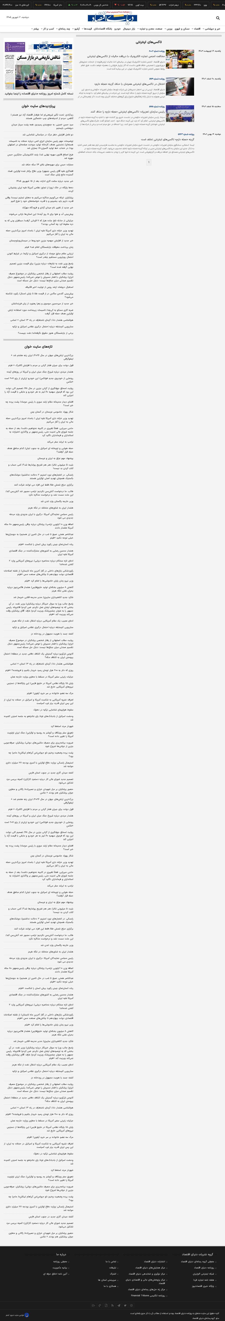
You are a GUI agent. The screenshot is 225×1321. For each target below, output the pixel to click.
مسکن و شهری (182, 29)
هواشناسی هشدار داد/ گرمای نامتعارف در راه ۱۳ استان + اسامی (41, 320)
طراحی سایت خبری (17, 1315)
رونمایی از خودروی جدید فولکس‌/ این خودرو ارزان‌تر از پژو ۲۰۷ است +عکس (38, 380)
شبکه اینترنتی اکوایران (203, 1274)
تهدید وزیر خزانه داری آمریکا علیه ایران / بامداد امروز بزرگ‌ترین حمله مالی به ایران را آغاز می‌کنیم (39, 232)
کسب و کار (48, 29)
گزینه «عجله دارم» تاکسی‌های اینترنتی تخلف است (167, 140)
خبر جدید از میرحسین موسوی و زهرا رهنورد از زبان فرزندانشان (42, 303)
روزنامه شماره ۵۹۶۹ (157, 79)
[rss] (112, 1305)
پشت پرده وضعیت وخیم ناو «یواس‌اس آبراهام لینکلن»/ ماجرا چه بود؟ (40, 754)
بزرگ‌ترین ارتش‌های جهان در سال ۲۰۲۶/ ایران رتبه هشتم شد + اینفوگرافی (42, 357)
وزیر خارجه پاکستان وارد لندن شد (57, 501)
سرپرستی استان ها (107, 1280)
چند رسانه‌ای (63, 29)
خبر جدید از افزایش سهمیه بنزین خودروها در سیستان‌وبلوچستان (41, 240)
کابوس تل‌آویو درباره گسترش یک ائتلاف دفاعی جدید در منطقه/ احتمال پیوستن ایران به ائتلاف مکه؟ (38, 655)
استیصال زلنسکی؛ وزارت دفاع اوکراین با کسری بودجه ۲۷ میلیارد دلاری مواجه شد (39, 764)
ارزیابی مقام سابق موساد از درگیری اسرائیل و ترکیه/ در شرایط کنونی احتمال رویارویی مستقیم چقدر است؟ (40, 255)
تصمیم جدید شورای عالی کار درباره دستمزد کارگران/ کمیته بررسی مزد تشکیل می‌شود (39, 781)
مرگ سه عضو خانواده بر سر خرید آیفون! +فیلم (50, 693)
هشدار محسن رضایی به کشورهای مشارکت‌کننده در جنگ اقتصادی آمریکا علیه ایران (41, 552)
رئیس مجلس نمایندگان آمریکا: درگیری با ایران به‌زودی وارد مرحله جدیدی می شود (41, 516)
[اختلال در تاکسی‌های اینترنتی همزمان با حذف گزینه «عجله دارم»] (179, 86)
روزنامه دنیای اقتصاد (204, 1268)
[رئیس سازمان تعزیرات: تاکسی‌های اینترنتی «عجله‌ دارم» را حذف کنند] (179, 113)
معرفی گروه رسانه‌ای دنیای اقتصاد (197, 1261)
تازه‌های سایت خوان (38, 346)
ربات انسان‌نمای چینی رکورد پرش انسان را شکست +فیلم (45, 544)
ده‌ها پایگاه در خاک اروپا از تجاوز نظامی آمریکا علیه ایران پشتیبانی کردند (40, 189)
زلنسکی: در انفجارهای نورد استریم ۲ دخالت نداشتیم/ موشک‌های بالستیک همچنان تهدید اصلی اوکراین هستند (41, 476)
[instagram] (131, 1305)
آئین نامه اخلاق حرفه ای (55, 1274)
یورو (195, 5)
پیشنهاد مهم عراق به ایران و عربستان (55, 458)
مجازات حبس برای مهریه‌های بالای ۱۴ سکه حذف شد (47, 165)
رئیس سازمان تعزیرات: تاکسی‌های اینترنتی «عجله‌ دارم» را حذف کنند (128, 112)
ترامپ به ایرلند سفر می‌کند (60, 442)
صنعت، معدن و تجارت (150, 29)
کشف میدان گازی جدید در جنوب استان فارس (51, 773)
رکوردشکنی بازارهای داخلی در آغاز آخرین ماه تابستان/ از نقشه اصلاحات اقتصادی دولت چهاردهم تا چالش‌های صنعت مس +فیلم (38, 572)
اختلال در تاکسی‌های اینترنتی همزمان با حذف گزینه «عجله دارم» (130, 84)
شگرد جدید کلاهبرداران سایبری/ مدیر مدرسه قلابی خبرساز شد (43, 597)
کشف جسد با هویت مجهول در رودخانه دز (52, 634)
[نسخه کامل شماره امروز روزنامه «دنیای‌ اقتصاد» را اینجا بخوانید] (38, 64)
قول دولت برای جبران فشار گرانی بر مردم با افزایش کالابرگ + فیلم (40, 365)
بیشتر (36, 29)
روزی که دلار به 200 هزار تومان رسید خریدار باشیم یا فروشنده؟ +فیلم (39, 1114)
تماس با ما (111, 1261)
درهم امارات (164, 5)
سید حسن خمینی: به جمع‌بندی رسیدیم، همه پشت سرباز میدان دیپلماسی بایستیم (42, 126)
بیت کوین (130, 5)
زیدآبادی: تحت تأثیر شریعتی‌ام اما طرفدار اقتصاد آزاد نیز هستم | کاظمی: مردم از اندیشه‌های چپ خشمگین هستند (42, 116)
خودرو (117, 29)
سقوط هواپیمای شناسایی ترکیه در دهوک (53, 710)
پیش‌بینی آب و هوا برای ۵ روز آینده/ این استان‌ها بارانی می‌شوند (41, 214)
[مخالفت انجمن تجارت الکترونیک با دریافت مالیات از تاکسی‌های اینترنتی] (179, 59)
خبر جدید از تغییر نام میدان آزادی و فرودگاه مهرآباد (47, 207)
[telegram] (118, 1305)
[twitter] (125, 1305)
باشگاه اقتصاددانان (103, 29)
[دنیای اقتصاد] (112, 18)
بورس (169, 29)
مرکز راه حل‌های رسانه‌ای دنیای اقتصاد (146, 1289)
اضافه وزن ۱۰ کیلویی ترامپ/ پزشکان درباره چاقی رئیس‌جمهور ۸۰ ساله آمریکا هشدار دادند (38, 526)
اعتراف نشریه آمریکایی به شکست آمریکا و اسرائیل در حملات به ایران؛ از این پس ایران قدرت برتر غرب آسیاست (38, 701)
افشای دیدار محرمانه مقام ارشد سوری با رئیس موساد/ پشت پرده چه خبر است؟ (39, 403)
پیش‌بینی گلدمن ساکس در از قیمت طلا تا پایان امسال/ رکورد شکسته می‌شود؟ (39, 295)
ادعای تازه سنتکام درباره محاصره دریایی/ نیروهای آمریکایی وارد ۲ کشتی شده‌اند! (41, 562)
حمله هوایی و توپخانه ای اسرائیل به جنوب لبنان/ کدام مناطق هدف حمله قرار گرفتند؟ (40, 450)
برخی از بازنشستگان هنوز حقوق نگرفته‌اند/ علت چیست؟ (45, 333)
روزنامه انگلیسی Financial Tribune (148, 1295)
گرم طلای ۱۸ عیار (12, 5)
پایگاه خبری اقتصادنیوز (203, 1286)
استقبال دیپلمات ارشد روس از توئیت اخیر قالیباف (49, 287)
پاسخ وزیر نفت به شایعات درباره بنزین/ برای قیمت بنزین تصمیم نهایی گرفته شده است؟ (41, 265)
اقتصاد (197, 29)
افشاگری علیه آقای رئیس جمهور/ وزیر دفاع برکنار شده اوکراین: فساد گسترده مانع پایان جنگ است (40, 173)
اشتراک (113, 1274)
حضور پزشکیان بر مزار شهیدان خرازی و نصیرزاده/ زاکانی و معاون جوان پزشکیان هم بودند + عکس (41, 791)
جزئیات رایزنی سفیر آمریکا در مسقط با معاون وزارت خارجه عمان (42, 677)
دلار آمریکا (48, 5)
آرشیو (77, 29)
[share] (106, 1305)
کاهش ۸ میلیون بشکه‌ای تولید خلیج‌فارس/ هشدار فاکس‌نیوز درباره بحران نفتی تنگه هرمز (40, 589)
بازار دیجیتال (129, 29)
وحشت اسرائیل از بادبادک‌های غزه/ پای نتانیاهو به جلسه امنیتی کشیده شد (38, 718)
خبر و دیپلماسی (212, 29)
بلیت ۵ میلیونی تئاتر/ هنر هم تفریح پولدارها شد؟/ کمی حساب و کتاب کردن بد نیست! (40, 466)
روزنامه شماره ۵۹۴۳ (186, 134)
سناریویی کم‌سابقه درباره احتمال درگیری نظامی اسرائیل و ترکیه (42, 326)
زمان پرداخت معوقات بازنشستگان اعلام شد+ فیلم (49, 247)
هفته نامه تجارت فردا (203, 1280)
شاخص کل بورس (91, 5)
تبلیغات (112, 1268)
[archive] (93, 1305)
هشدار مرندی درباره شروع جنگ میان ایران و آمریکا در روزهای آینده (40, 372)
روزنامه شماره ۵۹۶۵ (157, 106)
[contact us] (99, 1305)
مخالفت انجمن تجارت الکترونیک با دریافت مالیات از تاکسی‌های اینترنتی (126, 56)
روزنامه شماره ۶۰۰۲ (157, 51)
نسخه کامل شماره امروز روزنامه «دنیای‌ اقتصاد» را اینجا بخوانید (39, 94)
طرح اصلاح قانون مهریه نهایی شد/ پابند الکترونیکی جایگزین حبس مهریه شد (40, 156)
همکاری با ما (110, 1286)
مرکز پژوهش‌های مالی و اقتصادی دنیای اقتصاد (145, 1281)
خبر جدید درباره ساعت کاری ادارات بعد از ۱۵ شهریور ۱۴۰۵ (44, 181)
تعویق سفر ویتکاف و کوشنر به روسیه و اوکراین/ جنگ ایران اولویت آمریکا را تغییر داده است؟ (40, 734)
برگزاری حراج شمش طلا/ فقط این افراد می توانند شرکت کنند (43, 485)
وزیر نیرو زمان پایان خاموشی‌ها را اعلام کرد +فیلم (49, 581)
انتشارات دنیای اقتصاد (154, 1261)
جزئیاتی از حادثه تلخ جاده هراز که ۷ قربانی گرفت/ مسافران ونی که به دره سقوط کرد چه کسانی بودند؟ (39, 222)
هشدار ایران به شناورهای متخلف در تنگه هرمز (50, 508)
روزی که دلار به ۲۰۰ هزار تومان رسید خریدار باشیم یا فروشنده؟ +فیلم (39, 670)
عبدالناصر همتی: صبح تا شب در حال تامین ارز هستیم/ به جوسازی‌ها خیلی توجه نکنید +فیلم (39, 536)
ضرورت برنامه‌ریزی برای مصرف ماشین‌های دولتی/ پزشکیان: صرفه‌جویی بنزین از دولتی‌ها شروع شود (38, 744)
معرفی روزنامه (60, 1261)
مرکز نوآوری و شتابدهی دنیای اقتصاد (147, 1274)
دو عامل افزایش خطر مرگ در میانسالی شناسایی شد (47, 135)
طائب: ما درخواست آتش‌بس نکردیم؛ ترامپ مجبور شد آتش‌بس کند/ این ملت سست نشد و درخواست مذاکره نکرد (39, 493)
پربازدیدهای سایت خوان (38, 106)
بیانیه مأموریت (60, 1268)
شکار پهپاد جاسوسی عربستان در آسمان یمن (51, 412)
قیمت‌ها (87, 29)
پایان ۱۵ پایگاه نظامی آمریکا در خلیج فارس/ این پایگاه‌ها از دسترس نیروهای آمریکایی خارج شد (40, 685)
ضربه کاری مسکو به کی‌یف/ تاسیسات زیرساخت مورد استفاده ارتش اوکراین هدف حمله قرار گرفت (40, 311)
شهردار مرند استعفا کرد (62, 726)
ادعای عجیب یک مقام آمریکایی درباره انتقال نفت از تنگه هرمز (42, 621)
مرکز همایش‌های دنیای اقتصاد (150, 1268)
